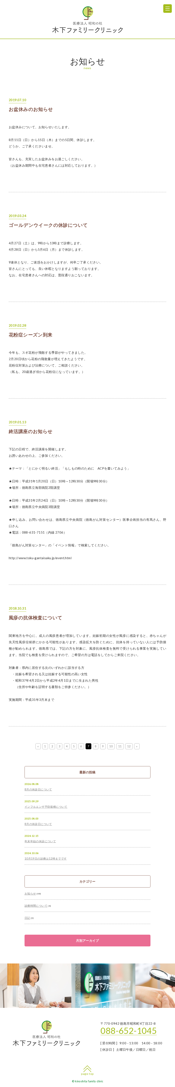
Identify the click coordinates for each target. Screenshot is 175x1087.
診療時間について (36, 905)
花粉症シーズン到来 (30, 335)
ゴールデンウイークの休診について (48, 225)
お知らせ (30, 893)
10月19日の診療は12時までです (46, 858)
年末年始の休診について (40, 841)
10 (111, 746)
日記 (27, 918)
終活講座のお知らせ (31, 431)
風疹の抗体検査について (35, 617)
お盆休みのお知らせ (31, 109)
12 (129, 746)
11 (120, 746)
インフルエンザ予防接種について (46, 806)
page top (87, 1073)
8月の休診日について (38, 789)
